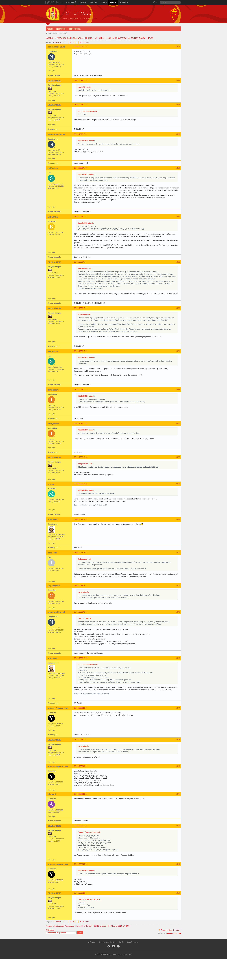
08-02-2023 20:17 (80, 826)
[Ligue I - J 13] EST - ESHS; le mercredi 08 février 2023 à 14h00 (119, 38)
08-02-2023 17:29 (80, 105)
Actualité (71, 2)
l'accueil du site (174, 933)
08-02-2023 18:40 (80, 519)
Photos (93, 2)
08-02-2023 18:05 (80, 457)
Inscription (61, 29)
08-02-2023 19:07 (80, 552)
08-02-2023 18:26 (80, 484)
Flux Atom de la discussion (171, 930)
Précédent (57, 42)
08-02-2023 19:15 (80, 612)
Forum (113, 2)
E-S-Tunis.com (55, 2)
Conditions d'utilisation (107, 942)
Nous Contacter (133, 942)
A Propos (91, 942)
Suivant (86, 42)
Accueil (50, 29)
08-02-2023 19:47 (80, 658)
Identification (75, 29)
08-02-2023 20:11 (80, 740)
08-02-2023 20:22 (80, 864)
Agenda (82, 2)
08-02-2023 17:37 (80, 262)
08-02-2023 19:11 (80, 585)
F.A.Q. (121, 942)
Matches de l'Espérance (70, 38)
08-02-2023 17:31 (80, 134)
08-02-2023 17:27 (80, 47)
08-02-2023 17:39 (80, 308)
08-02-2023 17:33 (80, 168)
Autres (123, 2)
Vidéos (103, 2)
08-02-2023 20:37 (80, 893)
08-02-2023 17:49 (80, 423)
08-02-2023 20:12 (80, 794)
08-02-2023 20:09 (80, 708)
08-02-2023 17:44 (80, 351)
